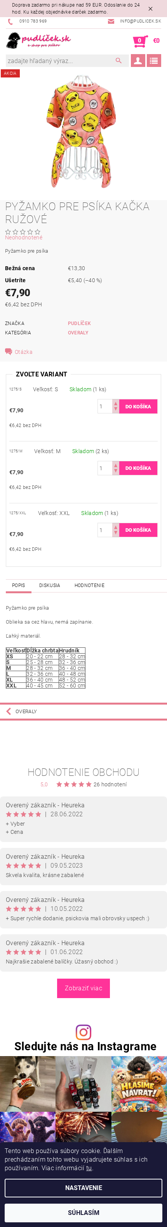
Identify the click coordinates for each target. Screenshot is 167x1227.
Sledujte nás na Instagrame (85, 1046)
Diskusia (50, 585)
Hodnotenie (89, 585)
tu (89, 1168)
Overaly (78, 333)
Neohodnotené (23, 237)
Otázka (24, 352)
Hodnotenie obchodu (84, 772)
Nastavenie (83, 1188)
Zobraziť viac (83, 988)
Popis (18, 585)
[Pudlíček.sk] (39, 42)
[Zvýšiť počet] (115, 402)
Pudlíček (79, 323)
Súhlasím (83, 1212)
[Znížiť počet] (115, 409)
